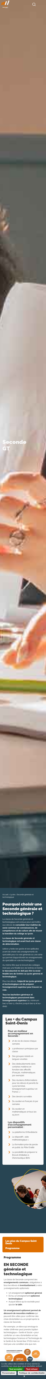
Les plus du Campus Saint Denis (21, 1242)
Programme (12, 1248)
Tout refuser (32, 1369)
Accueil (5, 895)
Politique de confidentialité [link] (32, 1373)
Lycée (12, 895)
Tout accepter (15, 1369)
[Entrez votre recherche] (34, 4)
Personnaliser (8, 1373)
